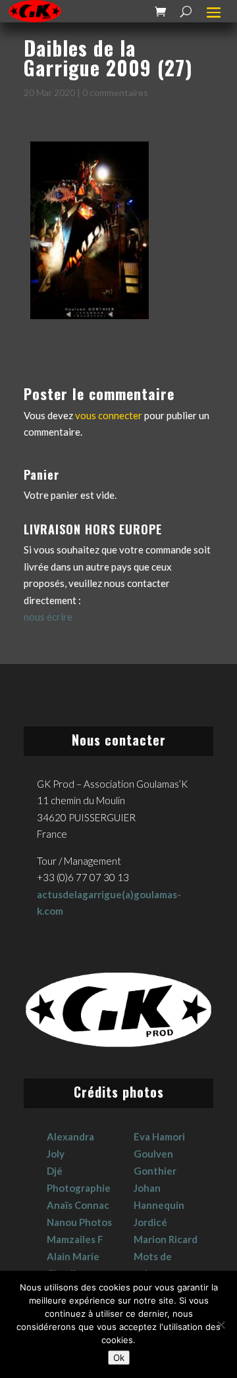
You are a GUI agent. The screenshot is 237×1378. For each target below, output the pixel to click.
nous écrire (48, 617)
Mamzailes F (75, 1239)
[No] (220, 1324)
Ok (118, 1357)
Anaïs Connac (78, 1205)
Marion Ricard (166, 1239)
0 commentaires (115, 92)
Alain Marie (73, 1256)
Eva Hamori (159, 1136)
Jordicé (150, 1222)
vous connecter (108, 415)
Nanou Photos (79, 1222)
